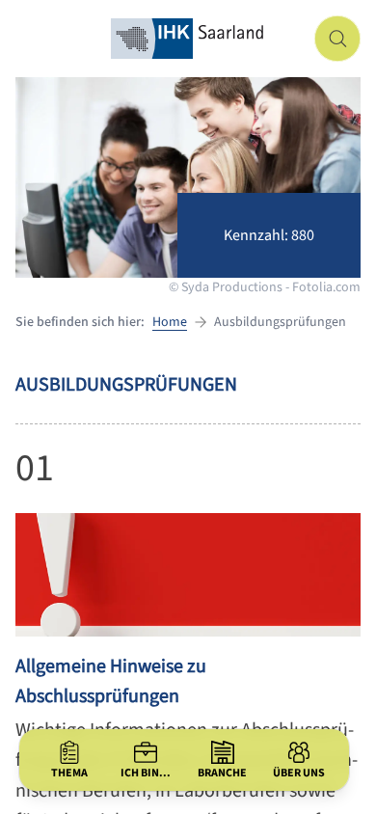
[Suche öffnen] (337, 38)
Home (169, 322)
